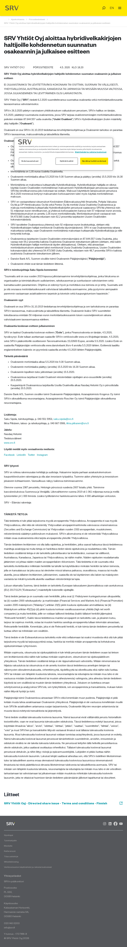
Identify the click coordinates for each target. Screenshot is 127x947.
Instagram (42, 455)
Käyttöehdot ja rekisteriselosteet (90, 152)
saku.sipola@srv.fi (63, 419)
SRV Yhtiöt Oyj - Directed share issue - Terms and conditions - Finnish (55, 803)
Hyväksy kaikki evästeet (94, 161)
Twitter (31, 455)
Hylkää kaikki (66, 161)
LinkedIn (21, 455)
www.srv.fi (9, 442)
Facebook (9, 455)
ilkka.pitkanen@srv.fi (77, 423)
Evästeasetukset (30, 161)
